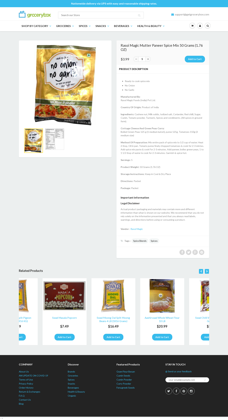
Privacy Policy (26, 383)
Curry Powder (124, 383)
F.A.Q (22, 395)
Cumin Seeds (123, 375)
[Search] (139, 15)
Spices (83, 25)
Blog (21, 403)
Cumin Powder (124, 379)
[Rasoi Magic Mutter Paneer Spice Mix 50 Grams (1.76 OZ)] (65, 85)
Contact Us (25, 399)
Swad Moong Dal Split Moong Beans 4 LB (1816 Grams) (89, 319)
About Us (24, 371)
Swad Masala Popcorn (41, 317)
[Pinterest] (183, 391)
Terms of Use (26, 379)
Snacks (100, 25)
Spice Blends (140, 240)
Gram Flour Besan (126, 371)
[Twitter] (168, 391)
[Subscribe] (205, 380)
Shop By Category (35, 25)
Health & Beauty (149, 25)
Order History (26, 387)
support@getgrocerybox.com (192, 14)
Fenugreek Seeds (126, 387)
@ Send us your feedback (178, 371)
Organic (72, 395)
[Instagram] (191, 391)
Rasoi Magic (137, 228)
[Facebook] (176, 391)
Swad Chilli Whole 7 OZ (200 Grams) (187, 319)
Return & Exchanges (29, 391)
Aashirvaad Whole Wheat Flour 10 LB (138, 319)
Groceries (63, 25)
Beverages (121, 25)
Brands (71, 371)
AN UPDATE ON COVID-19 (33, 375)
